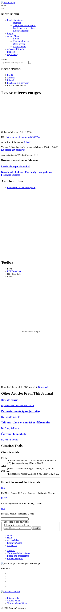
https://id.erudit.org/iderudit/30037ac (23, 137)
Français (11, 52)
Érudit (16, 38)
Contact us (12, 545)
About (16, 36)
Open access (19, 44)
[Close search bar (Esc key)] (5, 5)
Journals (17, 23)
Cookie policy (13, 600)
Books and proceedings (24, 28)
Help (9, 537)
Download (43, 387)
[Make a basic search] (2, 5)
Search (4, 59)
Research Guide (14, 543)
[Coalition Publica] (10, 591)
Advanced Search (15, 49)
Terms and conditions (17, 603)
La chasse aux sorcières (18, 83)
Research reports (21, 30)
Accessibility (13, 540)
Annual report (19, 46)
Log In (10, 33)
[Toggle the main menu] (2, 8)
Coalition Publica (21, 41)
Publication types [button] (15, 20)
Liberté (10, 80)
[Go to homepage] (8, 2)
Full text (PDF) (14, 187)
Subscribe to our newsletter (16, 525)
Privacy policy (14, 598)
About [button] (10, 36)
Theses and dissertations (24, 25)
